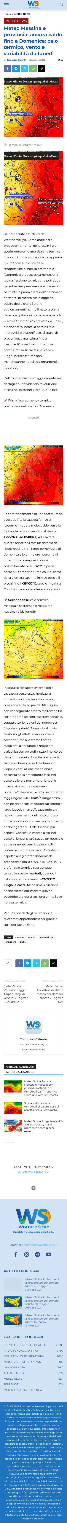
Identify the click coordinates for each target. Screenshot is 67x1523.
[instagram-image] (11, 1188)
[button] (6, 5)
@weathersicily (33, 1172)
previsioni (10, 942)
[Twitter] (24, 68)
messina (19, 937)
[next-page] (12, 1140)
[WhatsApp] (33, 68)
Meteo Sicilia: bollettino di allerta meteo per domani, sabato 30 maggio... (42, 1300)
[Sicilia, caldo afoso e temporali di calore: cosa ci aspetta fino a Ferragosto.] (13, 1107)
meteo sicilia (46, 937)
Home (7, 14)
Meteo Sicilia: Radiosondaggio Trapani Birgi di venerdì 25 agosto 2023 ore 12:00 (16, 994)
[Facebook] (7, 68)
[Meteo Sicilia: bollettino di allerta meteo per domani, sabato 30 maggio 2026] (13, 1302)
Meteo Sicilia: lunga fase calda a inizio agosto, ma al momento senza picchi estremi (43, 1126)
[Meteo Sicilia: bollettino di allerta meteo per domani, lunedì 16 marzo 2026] (13, 1319)
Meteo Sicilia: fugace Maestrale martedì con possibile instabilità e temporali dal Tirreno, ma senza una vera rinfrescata (41, 1088)
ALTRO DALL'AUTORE (20, 1072)
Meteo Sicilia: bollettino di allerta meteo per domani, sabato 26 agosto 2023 (50, 994)
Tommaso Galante (16, 60)
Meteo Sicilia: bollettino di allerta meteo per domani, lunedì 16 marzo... (42, 1318)
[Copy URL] (41, 68)
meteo (31, 937)
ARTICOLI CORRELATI (20, 1066)
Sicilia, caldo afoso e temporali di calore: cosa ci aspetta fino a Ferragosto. (41, 1106)
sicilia (23, 942)
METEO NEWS (22, 14)
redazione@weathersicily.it (41, 1244)
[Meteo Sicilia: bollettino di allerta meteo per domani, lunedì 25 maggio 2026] (13, 1284)
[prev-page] (6, 1140)
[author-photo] (33, 1033)
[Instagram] (26, 1255)
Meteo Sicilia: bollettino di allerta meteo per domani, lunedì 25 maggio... (42, 1282)
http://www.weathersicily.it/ (33, 1044)
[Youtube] (48, 1255)
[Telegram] (16, 68)
